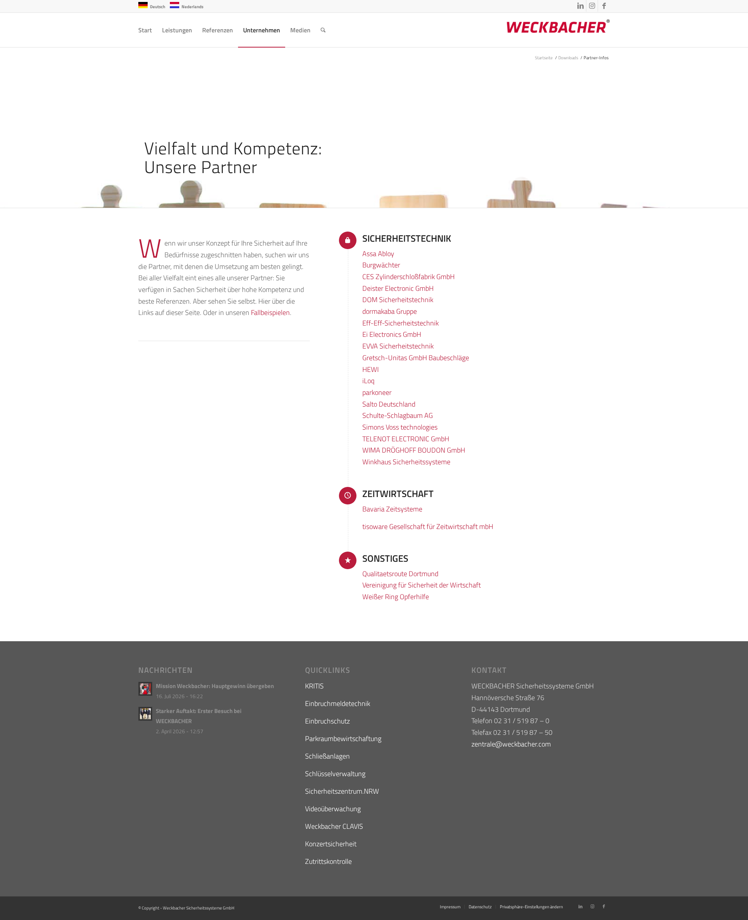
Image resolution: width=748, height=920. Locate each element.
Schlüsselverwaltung (335, 773)
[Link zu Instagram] (592, 6)
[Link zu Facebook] (604, 6)
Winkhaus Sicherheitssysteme (406, 461)
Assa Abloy (378, 253)
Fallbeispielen (270, 312)
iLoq (368, 380)
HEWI (370, 369)
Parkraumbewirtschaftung (343, 738)
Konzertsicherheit (330, 844)
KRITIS (314, 686)
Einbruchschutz (327, 721)
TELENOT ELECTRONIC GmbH (405, 438)
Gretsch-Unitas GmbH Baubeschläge (415, 357)
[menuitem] (145, 30)
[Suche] (323, 30)
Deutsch (157, 7)
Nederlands (192, 7)
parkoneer (377, 392)
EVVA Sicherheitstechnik (398, 346)
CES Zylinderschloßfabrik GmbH (408, 276)
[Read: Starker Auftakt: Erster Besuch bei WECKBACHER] (145, 714)
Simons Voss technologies (400, 427)
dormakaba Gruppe (389, 311)
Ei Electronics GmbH (391, 334)
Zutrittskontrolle (328, 861)
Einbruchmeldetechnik (337, 703)
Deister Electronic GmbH (398, 288)
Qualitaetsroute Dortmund (400, 573)
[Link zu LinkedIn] (580, 6)
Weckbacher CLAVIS (334, 826)
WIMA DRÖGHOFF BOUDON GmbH (413, 450)
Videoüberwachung (333, 808)
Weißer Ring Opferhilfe (395, 596)
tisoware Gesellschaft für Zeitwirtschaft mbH (427, 526)
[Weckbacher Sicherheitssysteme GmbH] (551, 30)
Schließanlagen (327, 756)
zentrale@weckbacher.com (511, 744)
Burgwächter (381, 265)
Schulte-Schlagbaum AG (397, 415)
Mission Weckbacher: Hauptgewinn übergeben (215, 685)
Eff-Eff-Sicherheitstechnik (400, 323)
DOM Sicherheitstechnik (397, 299)
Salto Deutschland (388, 404)
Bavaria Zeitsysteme (392, 509)
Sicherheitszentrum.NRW (342, 791)
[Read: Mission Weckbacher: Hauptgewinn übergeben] (145, 689)
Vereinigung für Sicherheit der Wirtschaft (421, 585)
